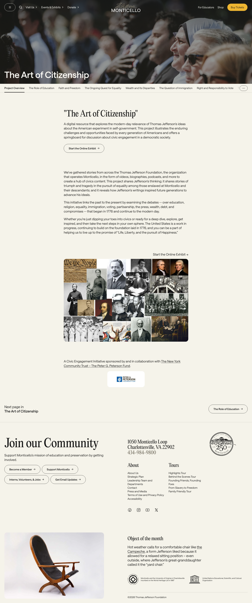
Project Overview (14, 88)
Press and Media (137, 491)
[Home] (126, 7)
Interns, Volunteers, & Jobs (25, 479)
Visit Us (30, 7)
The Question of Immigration (175, 88)
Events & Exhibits (51, 7)
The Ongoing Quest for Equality (103, 88)
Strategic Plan (136, 476)
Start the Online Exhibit (82, 148)
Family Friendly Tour (180, 491)
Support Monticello (58, 469)
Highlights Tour (177, 473)
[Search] (20, 7)
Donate (72, 7)
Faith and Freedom (69, 88)
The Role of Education (41, 88)
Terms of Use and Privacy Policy (146, 495)
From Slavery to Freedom (183, 487)
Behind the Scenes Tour (182, 476)
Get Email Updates (66, 479)
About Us (133, 473)
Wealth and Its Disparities (140, 88)
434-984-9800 (142, 453)
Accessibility (135, 498)
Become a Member (20, 469)
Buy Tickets (237, 7)
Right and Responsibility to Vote (215, 88)
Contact (132, 487)
